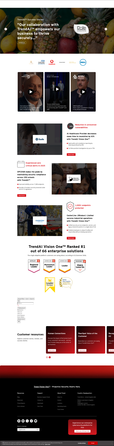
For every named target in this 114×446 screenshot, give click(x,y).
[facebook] (23, 420)
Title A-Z (19, 312)
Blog (18, 397)
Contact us (37, 42)
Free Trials (40, 406)
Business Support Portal (43, 397)
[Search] (57, 306)
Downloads (40, 403)
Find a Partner (21, 406)
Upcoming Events (61, 406)
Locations (59, 403)
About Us (59, 397)
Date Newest (21, 315)
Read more (70, 154)
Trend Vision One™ (42, 387)
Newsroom (20, 400)
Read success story (23, 42)
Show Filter (21, 299)
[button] (19, 51)
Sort (27, 299)
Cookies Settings (82, 443)
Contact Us (40, 400)
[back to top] (18, 321)
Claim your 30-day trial (81, 431)
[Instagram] (31, 420)
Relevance (20, 310)
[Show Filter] (18, 301)
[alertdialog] (57, 443)
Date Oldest (20, 317)
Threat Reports (21, 403)
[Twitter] (27, 420)
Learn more (52, 350)
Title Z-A (19, 313)
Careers (59, 400)
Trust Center (60, 409)
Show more (21, 319)
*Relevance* (21, 308)
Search (32, 299)
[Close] (111, 443)
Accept (92, 443)
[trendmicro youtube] (35, 420)
